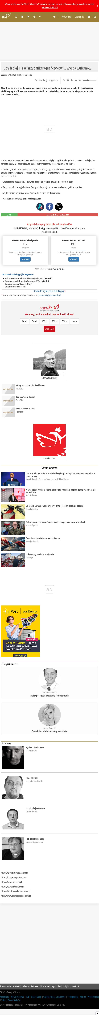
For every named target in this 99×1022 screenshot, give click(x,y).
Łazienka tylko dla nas (25, 408)
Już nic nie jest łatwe (35, 808)
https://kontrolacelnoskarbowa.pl (15, 891)
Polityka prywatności (71, 986)
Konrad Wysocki (32, 525)
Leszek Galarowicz (50, 692)
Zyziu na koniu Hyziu (35, 747)
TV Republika (72, 996)
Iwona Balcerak (49, 728)
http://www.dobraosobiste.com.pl (16, 895)
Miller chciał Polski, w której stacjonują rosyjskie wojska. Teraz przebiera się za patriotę (61, 491)
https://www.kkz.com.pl (11, 882)
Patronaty (35, 986)
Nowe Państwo (17, 996)
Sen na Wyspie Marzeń (25, 397)
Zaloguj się (79, 17)
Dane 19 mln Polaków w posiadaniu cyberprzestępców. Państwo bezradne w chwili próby (60, 475)
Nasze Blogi (36, 996)
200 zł (54, 321)
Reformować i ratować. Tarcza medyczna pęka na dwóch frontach (55, 522)
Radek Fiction (32, 778)
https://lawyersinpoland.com (14, 877)
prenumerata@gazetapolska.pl (50, 295)
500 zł (64, 321)
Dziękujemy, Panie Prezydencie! (40, 554)
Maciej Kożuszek (32, 541)
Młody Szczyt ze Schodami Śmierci (30, 385)
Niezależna (4, 996)
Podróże (19, 388)
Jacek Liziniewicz (32, 479)
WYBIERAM (25, 259)
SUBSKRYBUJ (21, 228)
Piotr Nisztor (64, 479)
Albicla (83, 996)
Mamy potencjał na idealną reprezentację (49, 695)
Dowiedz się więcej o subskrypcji (49, 291)
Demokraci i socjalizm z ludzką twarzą (43, 538)
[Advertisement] (49, 40)
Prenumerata (66, 17)
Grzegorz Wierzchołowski (48, 479)
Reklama (45, 986)
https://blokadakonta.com (12, 886)
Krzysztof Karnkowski (34, 781)
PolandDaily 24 (14, 1000)
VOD (27, 996)
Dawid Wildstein (32, 509)
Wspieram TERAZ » (50, 7)
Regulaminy (56, 986)
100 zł (44, 321)
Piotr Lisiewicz (31, 495)
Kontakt (16, 986)
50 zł (34, 321)
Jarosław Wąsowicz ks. (34, 842)
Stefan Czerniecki (49, 378)
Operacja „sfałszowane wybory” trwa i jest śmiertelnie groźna (55, 505)
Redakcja (29, 557)
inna (75, 321)
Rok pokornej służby (35, 838)
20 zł (24, 321)
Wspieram (49, 329)
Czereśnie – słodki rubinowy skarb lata (49, 731)
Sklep (3, 1000)
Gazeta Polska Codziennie (54, 996)
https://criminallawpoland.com (14, 872)
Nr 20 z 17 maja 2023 (24, 75)
